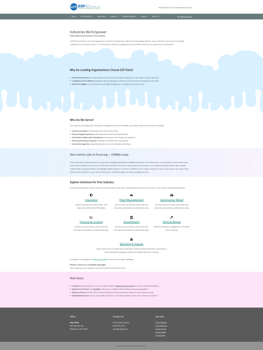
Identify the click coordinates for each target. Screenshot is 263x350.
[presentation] (76, 16)
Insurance (91, 200)
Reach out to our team (125, 286)
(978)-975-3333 (186, 17)
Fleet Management (131, 200)
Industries (101, 16)
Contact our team (100, 259)
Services (114, 16)
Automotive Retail (171, 200)
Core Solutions (161, 326)
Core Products (86, 16)
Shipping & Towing (131, 244)
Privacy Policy (160, 332)
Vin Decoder (160, 335)
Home (73, 16)
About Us (155, 16)
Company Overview (129, 16)
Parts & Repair (172, 222)
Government (131, 222)
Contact (144, 16)
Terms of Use (160, 329)
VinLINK (96, 289)
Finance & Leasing (91, 222)
